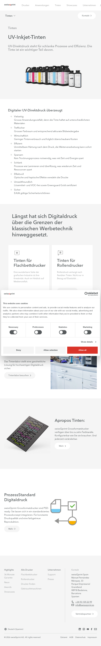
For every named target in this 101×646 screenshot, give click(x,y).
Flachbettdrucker (29, 574)
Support (51, 574)
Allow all (82, 350)
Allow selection (51, 350)
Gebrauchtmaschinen (31, 588)
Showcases (72, 5)
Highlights (9, 569)
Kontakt (75, 569)
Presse (51, 579)
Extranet (63, 637)
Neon (6, 582)
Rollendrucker (27, 579)
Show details (87, 342)
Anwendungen (42, 5)
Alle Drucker (27, 569)
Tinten (58, 5)
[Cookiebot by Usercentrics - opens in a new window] (86, 294)
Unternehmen (89, 5)
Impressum (92, 637)
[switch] (38, 332)
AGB (71, 637)
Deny (18, 350)
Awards (7, 587)
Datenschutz (80, 637)
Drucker (25, 5)
